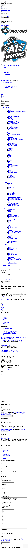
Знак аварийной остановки (14, 252)
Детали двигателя (12, 121)
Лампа (10, 184)
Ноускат (10, 169)
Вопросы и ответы (7, 451)
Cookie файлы (10, 338)
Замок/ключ (11, 157)
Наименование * (9, 499)
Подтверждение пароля (7, 533)
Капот (9, 161)
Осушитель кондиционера (14, 200)
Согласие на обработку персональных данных (12, 340)
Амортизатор (11, 209)
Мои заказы (6, 450)
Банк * (3, 518)
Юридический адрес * (7, 502)
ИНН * (3, 507)
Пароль (3, 530)
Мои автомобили (7, 453)
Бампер (10, 155)
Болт (9, 247)
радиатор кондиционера (14, 202)
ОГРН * (3, 523)
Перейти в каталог (15, 296)
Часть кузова (11, 177)
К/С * (3, 515)
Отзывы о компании (8, 87)
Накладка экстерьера (13, 167)
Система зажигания (13, 124)
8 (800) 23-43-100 (5, 16)
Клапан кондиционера (13, 198)
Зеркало (10, 160)
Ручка (9, 147)
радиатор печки (12, 195)
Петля (9, 170)
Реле (9, 236)
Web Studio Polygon (5, 369)
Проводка (10, 235)
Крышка (10, 253)
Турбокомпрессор (12, 128)
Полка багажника (12, 144)
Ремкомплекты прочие (14, 260)
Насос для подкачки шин (14, 258)
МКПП (10, 110)
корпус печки (11, 193)
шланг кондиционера (13, 205)
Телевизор (11, 176)
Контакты (5, 323)
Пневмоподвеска (12, 213)
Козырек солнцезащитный (14, 135)
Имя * (3, 481)
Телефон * (4, 492)
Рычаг (9, 217)
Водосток (10, 249)
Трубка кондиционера (13, 203)
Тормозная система (13, 222)
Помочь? (15, 277)
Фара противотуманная (14, 189)
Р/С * (3, 512)
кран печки (11, 194)
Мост (9, 211)
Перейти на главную (6, 296)
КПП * (3, 510)
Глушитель (11, 118)
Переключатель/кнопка (14, 232)
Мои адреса (6, 454)
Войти (2, 438)
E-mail (2, 425)
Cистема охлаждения (13, 116)
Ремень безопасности (13, 145)
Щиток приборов (12, 241)
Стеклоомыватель (12, 238)
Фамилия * (4, 487)
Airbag (9, 226)
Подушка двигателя (13, 123)
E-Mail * (3, 489)
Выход (4, 458)
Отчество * (4, 484)
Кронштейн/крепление (14, 162)
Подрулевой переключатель (15, 233)
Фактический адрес (6, 505)
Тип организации (6, 494)
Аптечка (10, 246)
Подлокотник (11, 143)
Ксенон (10, 183)
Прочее (10, 112)
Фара (9, 188)
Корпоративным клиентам (9, 333)
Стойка (10, 220)
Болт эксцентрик (12, 248)
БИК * (3, 520)
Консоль (10, 137)
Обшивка (10, 140)
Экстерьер (10, 179)
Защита (10, 159)
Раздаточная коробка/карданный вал (17, 111)
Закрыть (2, 401)
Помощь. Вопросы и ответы (10, 86)
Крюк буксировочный (13, 254)
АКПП (9, 109)
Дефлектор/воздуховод (14, 134)
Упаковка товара (7, 83)
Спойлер (10, 174)
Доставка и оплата (7, 82)
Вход (4, 279)
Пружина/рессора (12, 215)
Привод (10, 214)
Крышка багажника (13, 165)
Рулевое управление (13, 216)
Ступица (10, 221)
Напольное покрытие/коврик (15, 139)
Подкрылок (11, 171)
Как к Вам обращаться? (6, 408)
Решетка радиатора (13, 172)
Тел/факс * (4, 525)
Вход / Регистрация (8, 335)
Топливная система (13, 127)
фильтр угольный (12, 204)
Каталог (2, 79)
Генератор (10, 117)
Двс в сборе (11, 120)
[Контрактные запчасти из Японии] (14, 34)
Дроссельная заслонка (13, 122)
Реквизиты (6, 322)
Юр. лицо (5, 496)
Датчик (10, 230)
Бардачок (10, 133)
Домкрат (10, 250)
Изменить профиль (8, 456)
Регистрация (9, 279)
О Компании (6, 319)
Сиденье (10, 148)
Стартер (10, 126)
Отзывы (5, 321)
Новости (5, 318)
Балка (9, 154)
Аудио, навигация (12, 227)
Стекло (10, 175)
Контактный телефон (6, 409)
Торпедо (10, 149)
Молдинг (10, 166)
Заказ (7, 431)
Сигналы (10, 237)
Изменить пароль (7, 455)
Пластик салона (12, 142)
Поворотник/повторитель (14, 186)
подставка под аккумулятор (15, 259)
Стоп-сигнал (11, 187)
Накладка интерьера (13, 138)
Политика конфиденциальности (8, 337)
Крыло (10, 164)
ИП (10, 496)
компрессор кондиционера (15, 199)
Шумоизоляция (12, 262)
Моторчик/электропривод (14, 231)
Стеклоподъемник (12, 240)
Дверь (10, 156)
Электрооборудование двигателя (16, 129)
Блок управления (12, 228)
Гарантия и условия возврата (10, 85)
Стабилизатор (11, 219)
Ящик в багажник (12, 263)
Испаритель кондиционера (14, 197)
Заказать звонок (9, 415)
